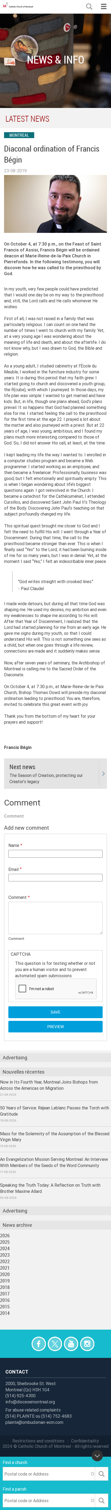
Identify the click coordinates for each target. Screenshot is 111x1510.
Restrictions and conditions (38, 1441)
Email (13, 869)
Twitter (54, 1343)
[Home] (19, 6)
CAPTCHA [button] (20, 954)
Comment (17, 897)
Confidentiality (85, 1441)
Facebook (38, 1343)
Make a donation (22, 1343)
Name (13, 845)
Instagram (87, 1343)
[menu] (103, 6)
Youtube (71, 1343)
